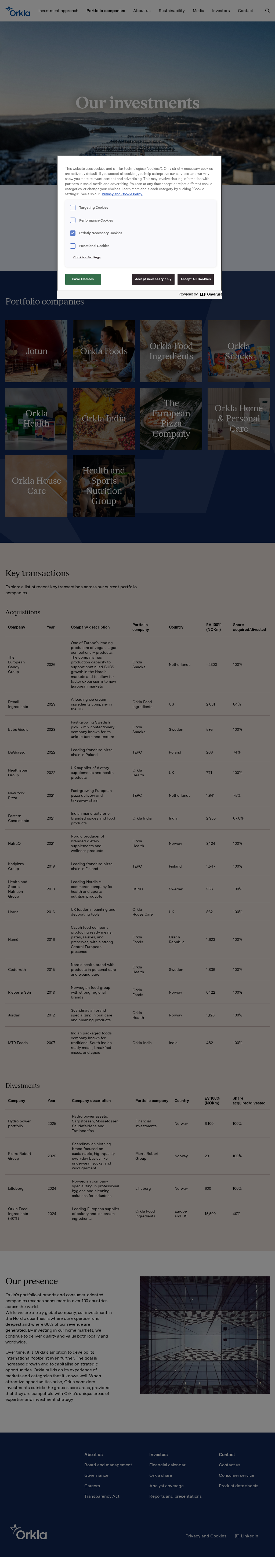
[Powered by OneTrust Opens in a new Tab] (198, 295)
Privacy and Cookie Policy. (122, 194)
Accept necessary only (153, 279)
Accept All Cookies (195, 279)
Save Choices (83, 279)
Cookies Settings (87, 257)
